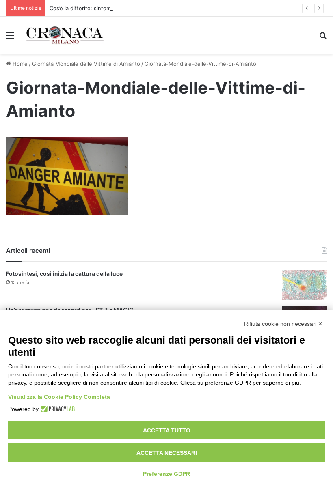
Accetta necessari (166, 452)
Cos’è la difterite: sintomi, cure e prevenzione (107, 8)
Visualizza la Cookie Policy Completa (59, 397)
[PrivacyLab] (57, 409)
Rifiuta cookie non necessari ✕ (283, 323)
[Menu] (10, 38)
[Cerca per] (323, 38)
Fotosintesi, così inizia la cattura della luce (64, 273)
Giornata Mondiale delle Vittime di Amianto (86, 63)
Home (19, 63)
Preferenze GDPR (166, 474)
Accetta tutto (166, 430)
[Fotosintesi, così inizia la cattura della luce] (304, 285)
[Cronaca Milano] (65, 35)
